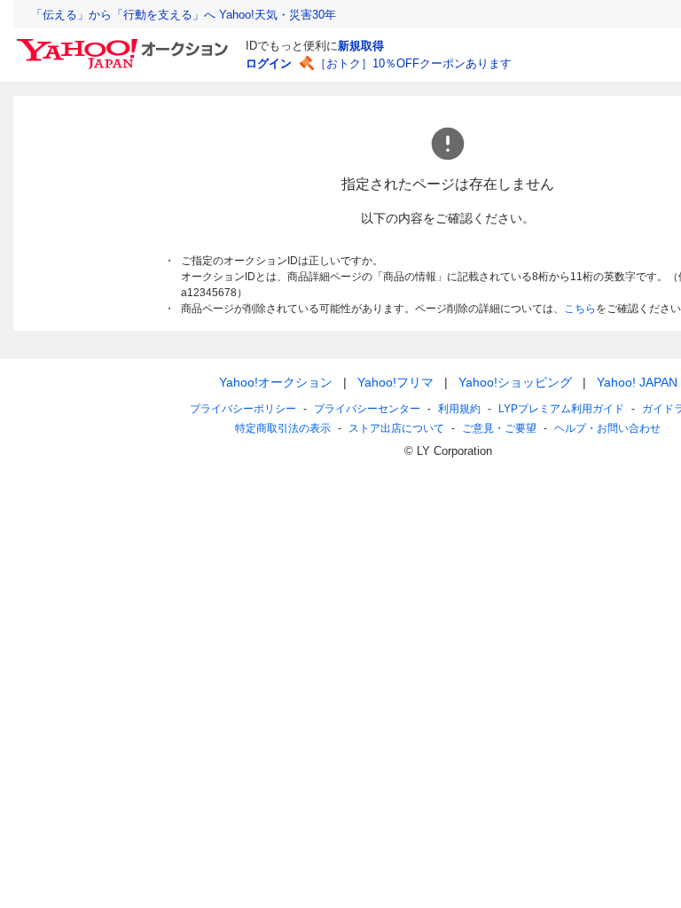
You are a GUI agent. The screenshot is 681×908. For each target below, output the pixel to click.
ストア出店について (396, 428)
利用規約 (459, 409)
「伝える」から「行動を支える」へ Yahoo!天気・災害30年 (183, 14)
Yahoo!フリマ (395, 382)
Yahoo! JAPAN (637, 382)
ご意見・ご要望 (499, 428)
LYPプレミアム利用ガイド (561, 409)
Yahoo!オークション (276, 382)
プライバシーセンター (367, 409)
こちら (580, 308)
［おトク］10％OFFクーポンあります (413, 63)
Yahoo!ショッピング (515, 382)
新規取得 (361, 45)
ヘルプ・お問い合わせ (607, 428)
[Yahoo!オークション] (125, 43)
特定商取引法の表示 (283, 428)
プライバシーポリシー (243, 409)
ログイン (269, 63)
